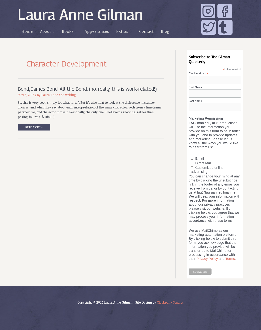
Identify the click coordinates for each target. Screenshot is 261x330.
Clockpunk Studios (170, 302)
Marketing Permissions (206, 118)
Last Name (195, 100)
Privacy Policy (207, 259)
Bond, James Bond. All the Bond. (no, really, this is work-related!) (87, 89)
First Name (195, 87)
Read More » (34, 128)
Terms (230, 259)
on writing (68, 95)
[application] (53, 31)
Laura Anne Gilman (80, 14)
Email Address (198, 73)
